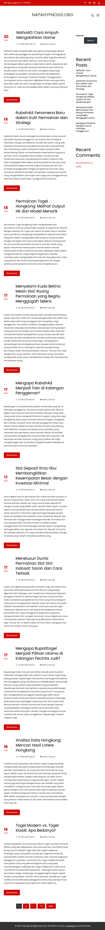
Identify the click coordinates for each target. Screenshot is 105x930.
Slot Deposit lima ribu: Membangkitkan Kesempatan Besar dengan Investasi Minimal (42, 475)
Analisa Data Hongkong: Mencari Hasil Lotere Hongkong (38, 745)
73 (41, 906)
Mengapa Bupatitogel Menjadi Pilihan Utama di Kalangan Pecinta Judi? (39, 653)
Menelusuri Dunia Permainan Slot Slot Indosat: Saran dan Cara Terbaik (39, 566)
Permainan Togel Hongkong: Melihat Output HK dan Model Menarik (40, 206)
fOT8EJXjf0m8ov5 (27, 44)
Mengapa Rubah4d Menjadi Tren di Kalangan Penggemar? (40, 388)
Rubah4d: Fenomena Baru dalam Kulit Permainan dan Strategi (42, 117)
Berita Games (49, 44)
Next (51, 906)
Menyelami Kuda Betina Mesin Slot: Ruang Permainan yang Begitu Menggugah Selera (38, 293)
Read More (11, 99)
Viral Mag (70, 926)
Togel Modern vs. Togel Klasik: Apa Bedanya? (37, 828)
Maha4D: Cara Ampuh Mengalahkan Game (37, 35)
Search (80, 35)
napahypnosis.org (52, 15)
